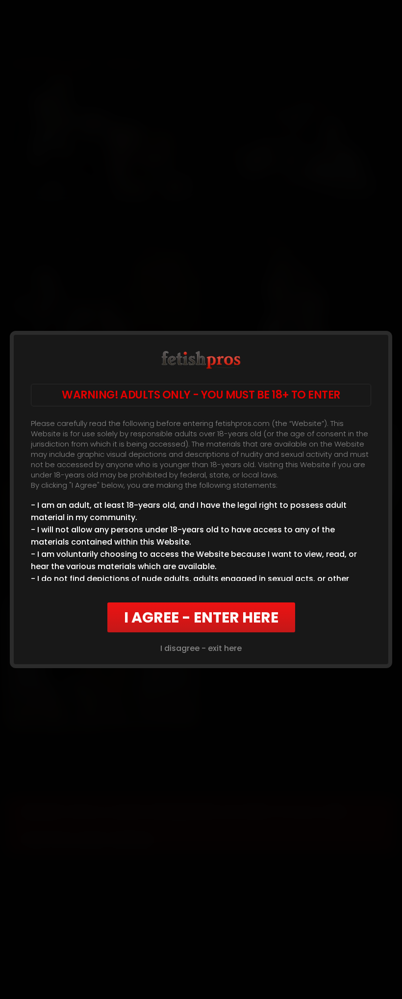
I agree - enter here (201, 617)
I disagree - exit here (201, 648)
